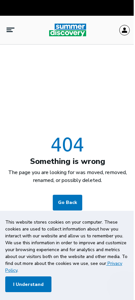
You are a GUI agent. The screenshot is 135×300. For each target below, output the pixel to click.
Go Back (67, 202)
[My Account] (124, 30)
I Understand (28, 284)
